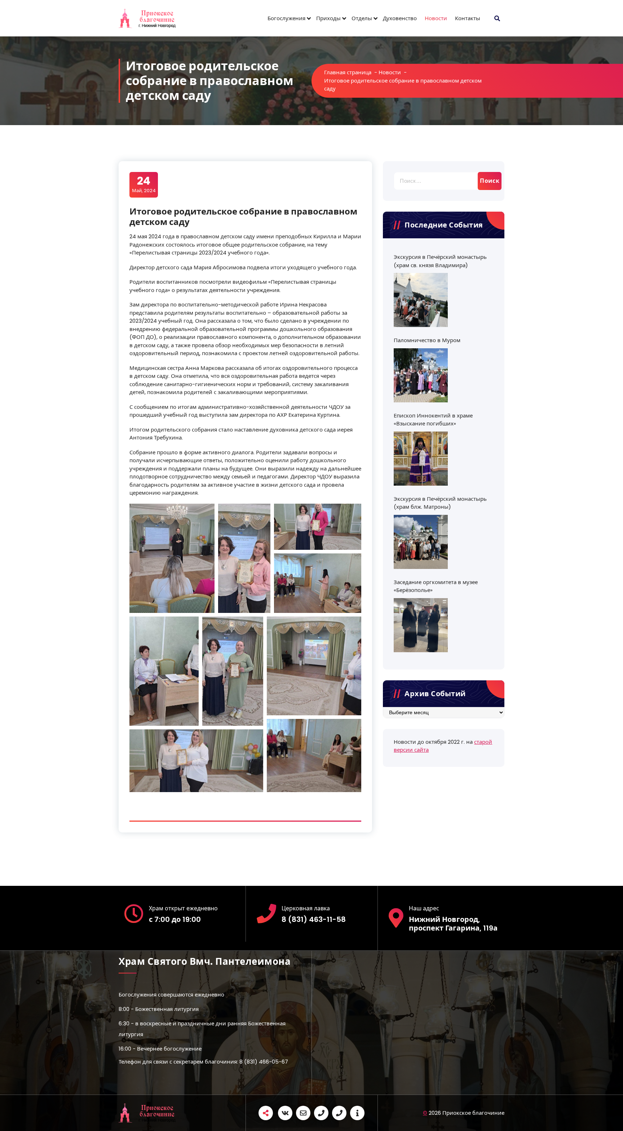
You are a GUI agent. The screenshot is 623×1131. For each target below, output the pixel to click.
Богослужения (286, 18)
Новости (436, 18)
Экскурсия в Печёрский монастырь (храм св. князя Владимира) (440, 261)
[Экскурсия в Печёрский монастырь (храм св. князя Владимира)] (421, 300)
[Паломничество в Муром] (421, 375)
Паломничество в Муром (427, 340)
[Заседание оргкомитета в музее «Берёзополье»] (421, 625)
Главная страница (347, 72)
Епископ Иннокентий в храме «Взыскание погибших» (433, 420)
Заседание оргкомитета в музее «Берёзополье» (436, 586)
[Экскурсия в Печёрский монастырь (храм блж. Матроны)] (421, 542)
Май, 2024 (144, 184)
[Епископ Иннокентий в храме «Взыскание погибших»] (421, 459)
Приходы (328, 18)
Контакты (467, 18)
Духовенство (400, 18)
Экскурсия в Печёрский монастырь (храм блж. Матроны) (440, 503)
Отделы (362, 18)
